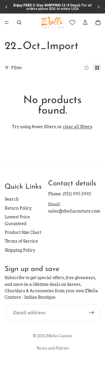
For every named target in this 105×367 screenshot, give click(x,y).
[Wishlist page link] (72, 22)
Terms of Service (21, 241)
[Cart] (98, 22)
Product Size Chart (23, 232)
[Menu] (6, 22)
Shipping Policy (20, 250)
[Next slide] (98, 7)
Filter (16, 67)
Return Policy (18, 208)
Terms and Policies (52, 348)
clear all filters (77, 126)
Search (12, 199)
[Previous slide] (6, 7)
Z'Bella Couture (59, 336)
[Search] (19, 22)
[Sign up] (91, 312)
